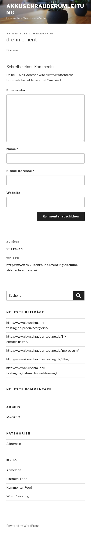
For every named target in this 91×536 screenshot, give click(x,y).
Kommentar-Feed (19, 487)
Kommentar (16, 90)
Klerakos (44, 33)
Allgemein (13, 444)
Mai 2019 (13, 417)
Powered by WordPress (23, 526)
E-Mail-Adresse (20, 171)
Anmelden (13, 470)
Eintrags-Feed (16, 479)
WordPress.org (17, 496)
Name (12, 149)
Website (13, 193)
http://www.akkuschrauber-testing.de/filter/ (37, 359)
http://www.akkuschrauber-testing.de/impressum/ (42, 351)
